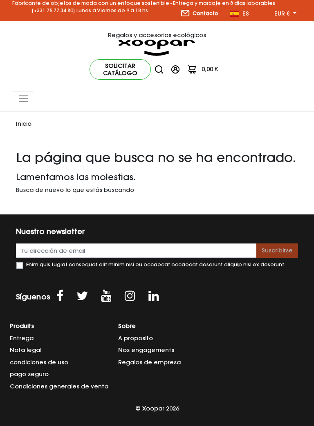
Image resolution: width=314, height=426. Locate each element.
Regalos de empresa (149, 362)
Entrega (22, 338)
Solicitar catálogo (120, 69)
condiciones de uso (39, 362)
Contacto (204, 13)
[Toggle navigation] (23, 98)
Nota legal (25, 350)
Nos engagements (146, 350)
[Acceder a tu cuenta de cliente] (175, 69)
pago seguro (29, 374)
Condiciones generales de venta (59, 386)
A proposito (135, 338)
